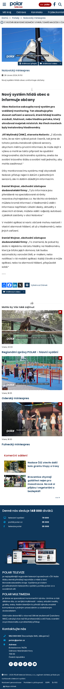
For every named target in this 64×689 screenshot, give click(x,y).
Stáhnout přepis (29, 63)
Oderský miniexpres (15, 398)
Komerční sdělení (16, 455)
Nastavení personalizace (11, 682)
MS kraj (7, 12)
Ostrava (21, 12)
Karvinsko (37, 12)
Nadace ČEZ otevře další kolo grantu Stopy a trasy (43, 464)
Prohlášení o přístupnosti (33, 682)
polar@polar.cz (17, 640)
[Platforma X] (20, 664)
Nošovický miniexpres (34, 17)
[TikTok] (25, 664)
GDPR (47, 682)
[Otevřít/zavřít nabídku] (4, 4)
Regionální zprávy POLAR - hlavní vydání (30, 352)
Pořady (15, 17)
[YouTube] (35, 664)
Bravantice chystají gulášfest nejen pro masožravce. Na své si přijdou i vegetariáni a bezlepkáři (41, 484)
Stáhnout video (49, 63)
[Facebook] (11, 664)
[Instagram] (16, 664)
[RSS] (30, 664)
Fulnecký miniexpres (16, 444)
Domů (5, 17)
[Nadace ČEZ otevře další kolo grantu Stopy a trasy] (15, 467)
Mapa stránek (10, 686)
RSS (55, 682)
